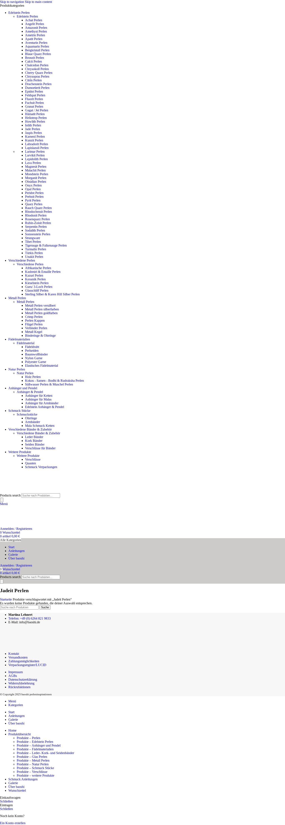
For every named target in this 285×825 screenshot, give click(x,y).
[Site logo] (21, 491)
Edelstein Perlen (27, 16)
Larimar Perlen (35, 151)
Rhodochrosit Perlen (38, 211)
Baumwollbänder (36, 354)
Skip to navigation (12, 2)
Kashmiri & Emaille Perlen (43, 271)
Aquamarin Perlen (37, 46)
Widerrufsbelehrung (21, 683)
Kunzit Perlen (34, 140)
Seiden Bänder (34, 444)
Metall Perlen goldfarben (41, 313)
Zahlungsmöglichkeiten (23, 661)
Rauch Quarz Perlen (38, 208)
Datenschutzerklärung (22, 679)
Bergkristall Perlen (37, 50)
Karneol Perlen (35, 136)
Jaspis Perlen (33, 133)
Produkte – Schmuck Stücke (35, 768)
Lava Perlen (33, 163)
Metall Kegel (33, 332)
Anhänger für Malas (38, 399)
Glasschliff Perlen (36, 290)
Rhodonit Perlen (36, 215)
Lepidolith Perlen (36, 159)
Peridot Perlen (34, 193)
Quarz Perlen (33, 204)
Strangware (32, 238)
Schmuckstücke (27, 414)
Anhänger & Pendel (30, 392)
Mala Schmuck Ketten (39, 425)
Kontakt (13, 653)
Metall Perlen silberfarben (42, 309)
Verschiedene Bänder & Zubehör (38, 433)
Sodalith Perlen (35, 230)
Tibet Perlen (33, 241)
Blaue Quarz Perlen (38, 54)
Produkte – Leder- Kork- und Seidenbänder (45, 753)
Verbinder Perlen (36, 328)
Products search (10, 495)
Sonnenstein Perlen (37, 234)
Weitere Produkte (28, 455)
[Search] (1, 500)
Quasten (30, 463)
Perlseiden (32, 350)
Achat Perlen (33, 20)
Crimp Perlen (34, 317)
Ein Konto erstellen (12, 823)
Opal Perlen (33, 189)
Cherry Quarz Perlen (38, 72)
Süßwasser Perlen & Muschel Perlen (49, 384)
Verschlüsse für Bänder (40, 448)
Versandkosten (18, 657)
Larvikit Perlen (35, 155)
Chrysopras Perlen (37, 76)
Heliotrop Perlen (36, 118)
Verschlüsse (32, 459)
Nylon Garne (33, 358)
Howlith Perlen (35, 121)
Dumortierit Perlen (37, 87)
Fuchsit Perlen (34, 103)
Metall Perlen (25, 302)
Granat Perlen (34, 106)
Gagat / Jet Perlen (36, 110)
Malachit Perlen (35, 170)
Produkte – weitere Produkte (35, 775)
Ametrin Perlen (35, 35)
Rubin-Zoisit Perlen (38, 223)
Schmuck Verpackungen (41, 467)
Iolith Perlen (33, 125)
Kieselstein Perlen (37, 283)
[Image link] (25, 646)
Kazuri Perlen (34, 275)
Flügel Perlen (34, 324)
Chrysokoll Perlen (37, 69)
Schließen (6, 801)
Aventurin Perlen (36, 42)
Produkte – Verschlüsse (32, 771)
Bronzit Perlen (34, 57)
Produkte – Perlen (28, 738)
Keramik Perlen (35, 279)
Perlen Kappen (35, 320)
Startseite (6, 599)
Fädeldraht (32, 347)
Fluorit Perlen (34, 99)
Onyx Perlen (33, 185)
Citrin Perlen (33, 80)
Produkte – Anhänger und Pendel (39, 745)
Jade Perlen (32, 129)
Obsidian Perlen (35, 181)
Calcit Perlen (33, 61)
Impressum (15, 672)
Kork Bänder (33, 440)
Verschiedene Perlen (30, 264)
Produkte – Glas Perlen (32, 756)
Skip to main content (38, 2)
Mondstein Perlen (36, 174)
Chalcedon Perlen (36, 65)
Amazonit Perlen (36, 27)
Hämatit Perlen (35, 114)
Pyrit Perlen (32, 200)
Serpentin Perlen (36, 226)
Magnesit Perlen (35, 166)
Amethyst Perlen (36, 31)
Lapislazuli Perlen (37, 148)
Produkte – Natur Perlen (33, 764)
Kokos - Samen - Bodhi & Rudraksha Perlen (54, 380)
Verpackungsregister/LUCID (27, 665)
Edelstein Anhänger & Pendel (44, 407)
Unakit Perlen (34, 256)
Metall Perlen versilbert (40, 305)
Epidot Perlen (34, 91)
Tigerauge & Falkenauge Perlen (46, 245)
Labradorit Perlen (36, 144)
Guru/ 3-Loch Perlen (38, 286)
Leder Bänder (34, 437)
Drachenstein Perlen (38, 84)
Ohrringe (31, 418)
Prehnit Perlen (34, 196)
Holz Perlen (33, 377)
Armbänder (32, 422)
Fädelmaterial (25, 343)
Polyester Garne (35, 362)
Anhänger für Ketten (38, 395)
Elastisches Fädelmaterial (41, 365)
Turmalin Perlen (35, 249)
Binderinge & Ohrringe (40, 335)
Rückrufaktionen (19, 687)
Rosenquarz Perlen (37, 219)
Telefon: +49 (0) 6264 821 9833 (29, 618)
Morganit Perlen (35, 178)
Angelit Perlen (34, 24)
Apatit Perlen (33, 39)
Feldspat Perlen (35, 95)
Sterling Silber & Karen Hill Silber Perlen (52, 294)
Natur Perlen (25, 373)
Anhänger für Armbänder (41, 403)
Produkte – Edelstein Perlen (35, 741)
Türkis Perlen (34, 253)
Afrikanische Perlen (38, 268)
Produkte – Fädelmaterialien (35, 749)
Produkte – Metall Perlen (33, 760)
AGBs (12, 676)
